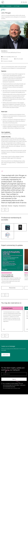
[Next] (6, 209)
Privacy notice (17, 388)
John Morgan (16, 6)
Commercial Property (6, 52)
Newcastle (5, 59)
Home (2, 6)
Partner (3, 10)
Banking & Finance (16, 52)
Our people (8, 6)
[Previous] (3, 209)
